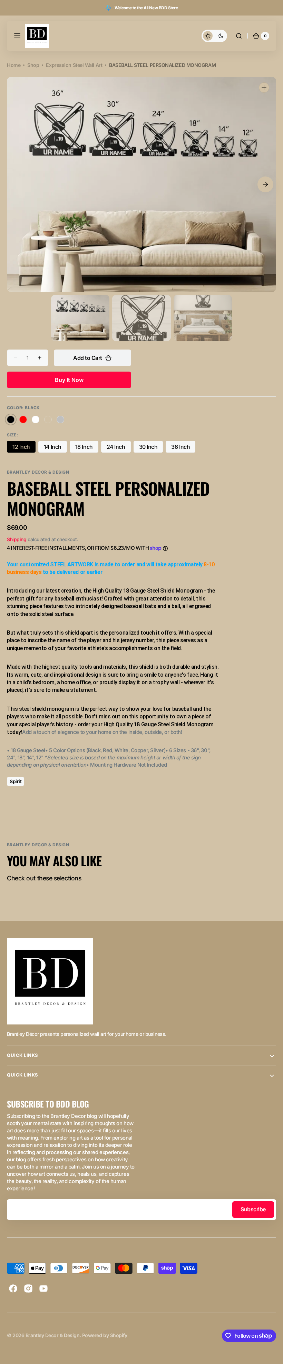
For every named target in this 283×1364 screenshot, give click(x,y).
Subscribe (253, 1209)
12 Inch (24, 448)
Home (13, 65)
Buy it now (69, 379)
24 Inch (119, 448)
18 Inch (86, 448)
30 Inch (151, 448)
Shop (33, 65)
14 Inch (55, 448)
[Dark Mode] (214, 36)
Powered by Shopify (104, 1335)
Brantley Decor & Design (53, 1335)
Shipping (16, 539)
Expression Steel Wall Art (74, 65)
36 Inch (183, 448)
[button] (17, 35)
